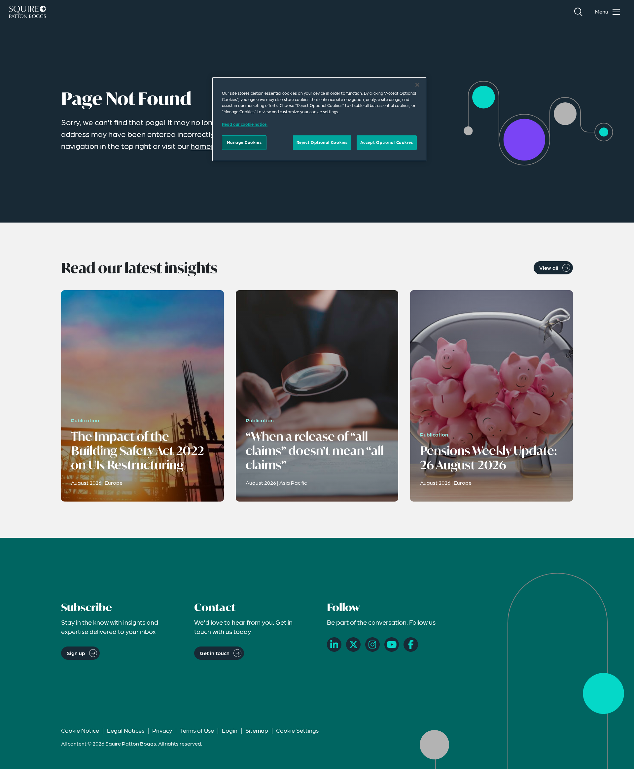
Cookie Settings (297, 730)
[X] (353, 644)
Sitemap (256, 730)
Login (229, 730)
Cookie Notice (80, 730)
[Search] (578, 11)
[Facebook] (411, 644)
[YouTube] (391, 644)
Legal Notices (125, 730)
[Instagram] (372, 644)
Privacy (162, 730)
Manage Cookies (244, 142)
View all (548, 267)
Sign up (76, 652)
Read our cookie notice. (244, 124)
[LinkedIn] (334, 644)
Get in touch (214, 652)
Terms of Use (197, 730)
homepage (210, 146)
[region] (319, 119)
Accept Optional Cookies (386, 142)
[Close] (417, 85)
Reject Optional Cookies (322, 142)
